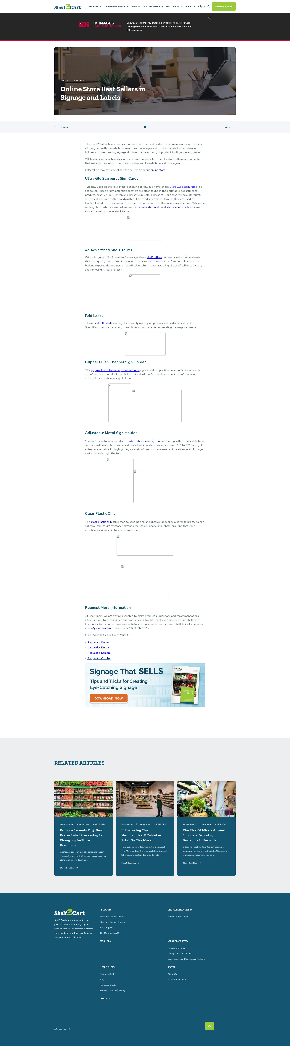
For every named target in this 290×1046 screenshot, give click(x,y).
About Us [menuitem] (172, 974)
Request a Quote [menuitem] (108, 985)
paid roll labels (102, 323)
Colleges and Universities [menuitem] (180, 953)
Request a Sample (99, 653)
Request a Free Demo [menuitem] (178, 916)
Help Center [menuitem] (172, 6)
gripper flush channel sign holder (111, 370)
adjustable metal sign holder (147, 441)
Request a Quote (98, 647)
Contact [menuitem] (105, 999)
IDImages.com (135, 30)
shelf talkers (154, 257)
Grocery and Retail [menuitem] (176, 948)
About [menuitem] (188, 6)
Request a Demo (98, 642)
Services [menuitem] (136, 6)
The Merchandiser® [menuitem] (115, 6)
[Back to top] (209, 1026)
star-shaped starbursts (181, 207)
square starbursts (150, 207)
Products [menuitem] (93, 6)
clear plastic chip (101, 522)
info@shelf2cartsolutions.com (106, 628)
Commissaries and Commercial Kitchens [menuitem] (186, 959)
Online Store (223, 6)
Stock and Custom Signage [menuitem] (112, 922)
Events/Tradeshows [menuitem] (177, 979)
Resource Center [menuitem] (108, 974)
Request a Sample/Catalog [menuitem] (112, 990)
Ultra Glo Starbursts (182, 187)
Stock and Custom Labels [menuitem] (112, 916)
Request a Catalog (99, 658)
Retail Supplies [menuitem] (107, 927)
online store (158, 170)
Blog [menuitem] (102, 979)
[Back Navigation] (145, 127)
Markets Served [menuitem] (152, 6)
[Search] (209, 6)
